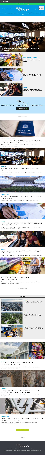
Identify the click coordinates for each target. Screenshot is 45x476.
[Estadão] (5, 1)
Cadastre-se (22, 108)
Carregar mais (22, 430)
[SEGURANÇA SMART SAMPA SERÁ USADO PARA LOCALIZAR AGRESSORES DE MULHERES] (22, 37)
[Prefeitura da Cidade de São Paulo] (41, 8)
